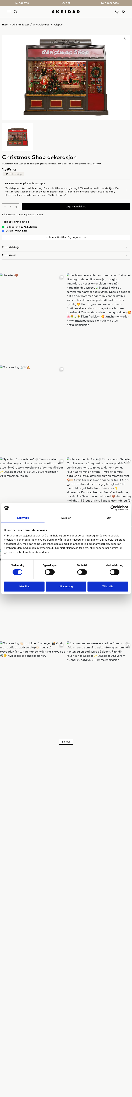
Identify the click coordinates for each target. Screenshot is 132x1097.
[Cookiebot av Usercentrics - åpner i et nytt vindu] (113, 507)
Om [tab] (109, 517)
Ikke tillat (24, 586)
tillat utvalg (66, 586)
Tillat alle (107, 586)
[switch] (50, 572)
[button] (66, 247)
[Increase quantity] (16, 206)
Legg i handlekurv (75, 207)
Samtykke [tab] (23, 517)
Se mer (66, 741)
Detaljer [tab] (66, 517)
